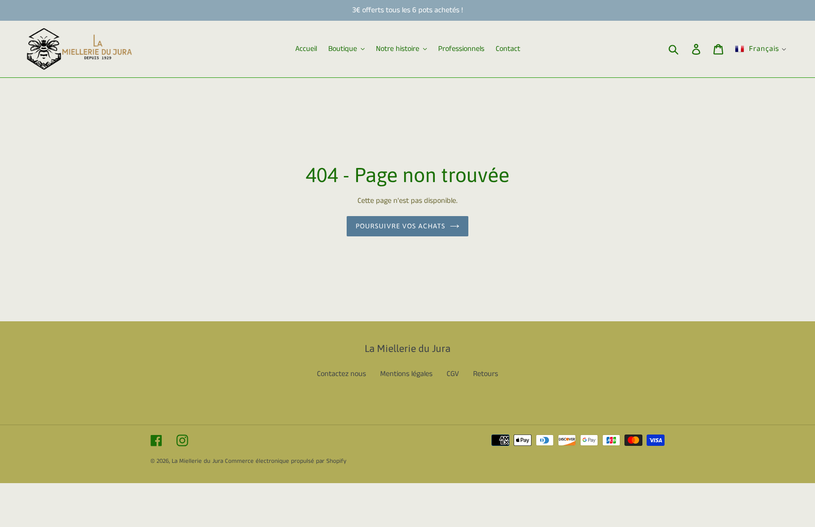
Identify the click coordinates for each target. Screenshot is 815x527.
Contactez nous (341, 373)
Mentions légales (406, 373)
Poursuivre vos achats (401, 226)
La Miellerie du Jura (197, 461)
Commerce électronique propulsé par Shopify (285, 461)
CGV (453, 373)
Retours (485, 373)
